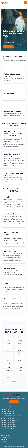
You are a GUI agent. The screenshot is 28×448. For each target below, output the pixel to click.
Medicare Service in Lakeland (8, 430)
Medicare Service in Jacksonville (9, 426)
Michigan (20, 370)
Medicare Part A (5, 409)
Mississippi (19, 374)
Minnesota (8, 374)
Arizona (8, 340)
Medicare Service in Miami (7, 418)
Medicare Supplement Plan (7, 413)
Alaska (19, 336)
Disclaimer (3, 441)
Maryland (20, 367)
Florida (8, 350)
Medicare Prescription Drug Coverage (10, 415)
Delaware (20, 347)
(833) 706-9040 (8, 47)
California (8, 343)
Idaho (19, 353)
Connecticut (8, 347)
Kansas (19, 360)
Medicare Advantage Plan (7, 411)
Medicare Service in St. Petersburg (9, 420)
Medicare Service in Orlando (8, 424)
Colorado (20, 343)
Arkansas (20, 340)
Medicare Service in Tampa (7, 422)
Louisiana (20, 363)
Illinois (8, 357)
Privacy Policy (4, 439)
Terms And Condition (6, 437)
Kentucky (8, 363)
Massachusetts (8, 370)
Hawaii (8, 353)
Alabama (8, 336)
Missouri (8, 377)
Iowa (8, 360)
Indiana (19, 357)
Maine (8, 367)
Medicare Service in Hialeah (8, 428)
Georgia (19, 350)
